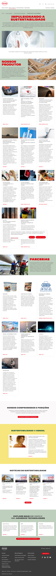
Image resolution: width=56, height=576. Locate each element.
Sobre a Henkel (5, 7)
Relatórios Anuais (5, 563)
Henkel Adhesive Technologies (19, 13)
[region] (28, 234)
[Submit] (53, 4)
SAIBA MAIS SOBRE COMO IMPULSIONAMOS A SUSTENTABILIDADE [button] (27, 538)
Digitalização (27, 7)
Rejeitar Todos (32, 237)
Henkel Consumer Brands (19, 557)
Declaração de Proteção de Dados (22, 571)
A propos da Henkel (5, 555)
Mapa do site (4, 571)
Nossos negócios (12, 7)
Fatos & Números (5, 559)
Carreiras (48, 7)
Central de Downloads (32, 557)
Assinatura (8, 571)
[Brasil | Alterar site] (46, 4)
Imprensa (52, 7)
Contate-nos (45, 553)
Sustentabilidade (20, 7)
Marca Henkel (4, 557)
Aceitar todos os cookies (40, 237)
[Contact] (40, 4)
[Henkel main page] (5, 3)
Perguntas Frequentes (32, 559)
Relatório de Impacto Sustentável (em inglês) (6, 566)
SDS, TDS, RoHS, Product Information (19, 560)
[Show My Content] (43, 4)
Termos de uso (13, 571)
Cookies (30, 571)
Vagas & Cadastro (31, 555)
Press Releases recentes (6, 561)
